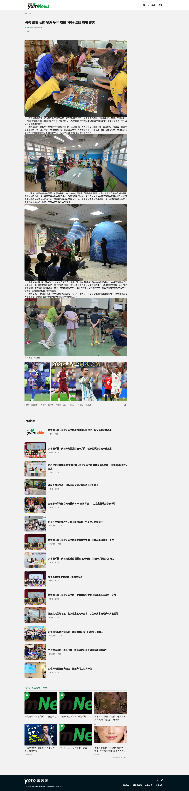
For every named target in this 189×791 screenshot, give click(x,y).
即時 (30, 14)
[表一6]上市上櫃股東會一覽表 (73, 747)
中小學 (43, 405)
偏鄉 (64, 405)
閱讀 (27, 405)
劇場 (51, 405)
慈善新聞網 (29, 28)
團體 (58, 405)
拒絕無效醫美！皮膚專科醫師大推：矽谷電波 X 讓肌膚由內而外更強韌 (110, 749)
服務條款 (126, 785)
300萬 (72, 405)
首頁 (25, 14)
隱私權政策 (137, 785)
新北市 (88, 405)
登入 (161, 5)
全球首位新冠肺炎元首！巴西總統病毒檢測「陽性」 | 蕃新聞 (110, 718)
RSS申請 (151, 5)
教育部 (80, 405)
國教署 (35, 405)
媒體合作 (159, 785)
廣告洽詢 (148, 785)
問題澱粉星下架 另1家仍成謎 (73, 716)
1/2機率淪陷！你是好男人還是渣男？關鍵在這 (39, 749)
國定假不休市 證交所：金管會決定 (40, 716)
